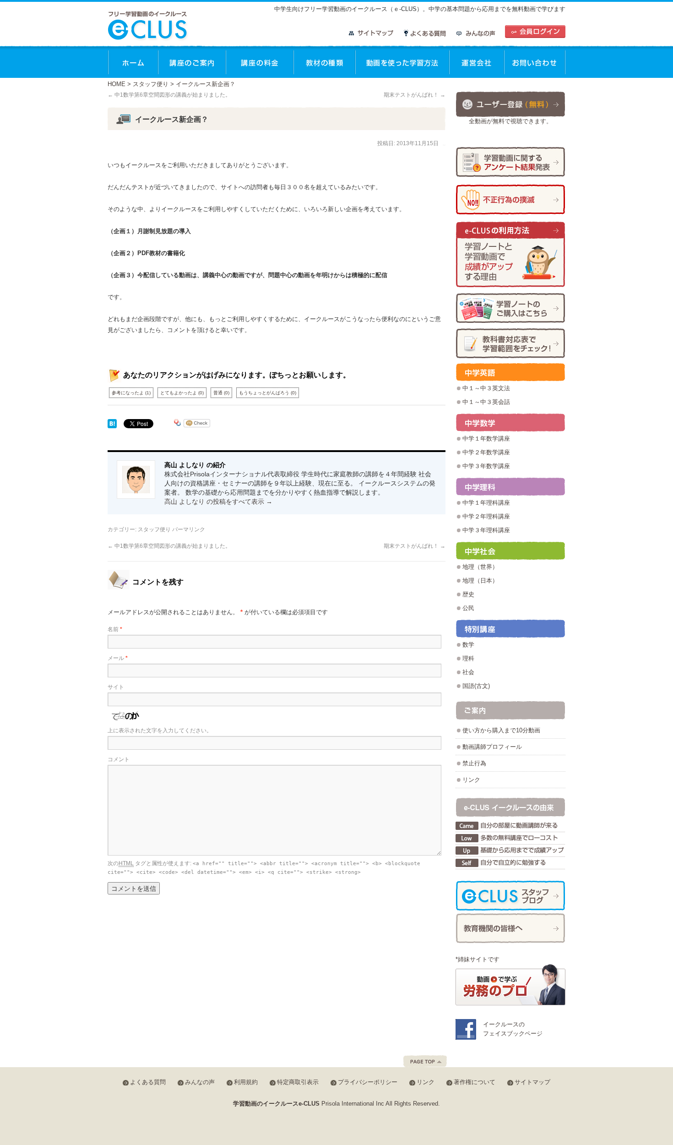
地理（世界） (480, 566)
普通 (221, 392)
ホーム (133, 62)
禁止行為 (474, 763)
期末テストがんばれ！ (414, 95)
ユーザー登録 (510, 104)
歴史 (468, 594)
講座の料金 (259, 62)
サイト (116, 687)
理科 (468, 658)
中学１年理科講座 (486, 502)
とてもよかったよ (182, 392)
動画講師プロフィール (492, 746)
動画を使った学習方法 (402, 62)
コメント (119, 759)
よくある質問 (425, 33)
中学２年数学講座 (486, 452)
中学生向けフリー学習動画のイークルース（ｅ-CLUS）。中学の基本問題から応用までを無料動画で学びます (419, 8)
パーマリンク (188, 529)
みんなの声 (476, 33)
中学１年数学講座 (486, 438)
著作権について (474, 1082)
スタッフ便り (150, 84)
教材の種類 (324, 62)
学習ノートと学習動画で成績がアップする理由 (510, 255)
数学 (468, 644)
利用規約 (246, 1082)
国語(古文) (476, 685)
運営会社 (476, 62)
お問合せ (534, 62)
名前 (115, 629)
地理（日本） (480, 580)
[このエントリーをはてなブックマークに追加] (112, 424)
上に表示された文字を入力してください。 (160, 730)
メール (118, 658)
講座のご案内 (192, 62)
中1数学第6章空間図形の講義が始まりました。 (169, 95)
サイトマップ (371, 33)
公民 (468, 608)
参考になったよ (131, 392)
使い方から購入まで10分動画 (501, 730)
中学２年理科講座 (486, 516)
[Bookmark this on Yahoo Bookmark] (177, 424)
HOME (116, 84)
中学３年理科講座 (486, 530)
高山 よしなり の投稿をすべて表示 (218, 501)
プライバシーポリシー (367, 1082)
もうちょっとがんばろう (267, 392)
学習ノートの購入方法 (510, 308)
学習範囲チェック (510, 343)
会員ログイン (535, 31)
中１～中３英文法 (486, 388)
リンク (471, 779)
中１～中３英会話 (486, 401)
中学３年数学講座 (486, 466)
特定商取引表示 (298, 1082)
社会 (468, 672)
